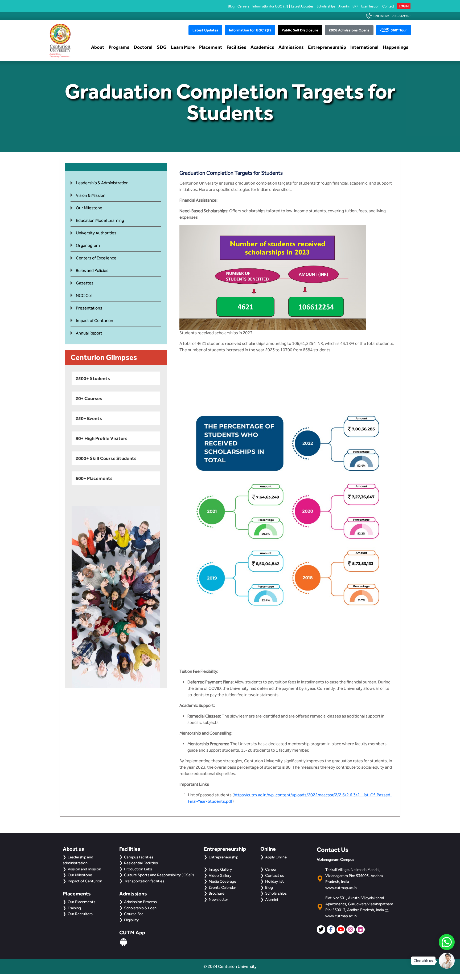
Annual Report (89, 333)
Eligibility (131, 920)
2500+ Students (93, 378)
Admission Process (140, 901)
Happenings (395, 47)
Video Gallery (220, 875)
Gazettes (84, 283)
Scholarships (326, 6)
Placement (210, 47)
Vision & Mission (90, 195)
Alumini (344, 6)
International (364, 47)
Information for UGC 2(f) (270, 6)
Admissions (291, 47)
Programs (119, 47)
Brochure (216, 893)
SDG (162, 47)
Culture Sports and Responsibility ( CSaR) (159, 875)
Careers (243, 6)
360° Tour (399, 30)
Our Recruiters (80, 913)
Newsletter (218, 899)
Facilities (236, 47)
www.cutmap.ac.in (341, 887)
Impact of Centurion (94, 320)
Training (74, 908)
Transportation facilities (144, 881)
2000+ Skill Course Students (106, 458)
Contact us (274, 875)
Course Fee (133, 913)
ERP (355, 6)
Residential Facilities (141, 863)
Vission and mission (84, 869)
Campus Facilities (138, 857)
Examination (370, 6)
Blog (231, 6)
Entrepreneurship (327, 47)
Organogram (88, 245)
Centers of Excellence (96, 257)
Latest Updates (302, 6)
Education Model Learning (100, 220)
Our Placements (81, 901)
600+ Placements (94, 478)
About (97, 47)
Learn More (183, 47)
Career (271, 869)
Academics (262, 47)
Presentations (89, 308)
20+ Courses (89, 398)
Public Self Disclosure (300, 30)
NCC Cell (84, 295)
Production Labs (138, 869)
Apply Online (276, 857)
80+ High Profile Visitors (102, 438)
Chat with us (423, 961)
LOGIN (404, 6)
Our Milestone (89, 207)
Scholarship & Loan (140, 908)
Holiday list (274, 881)
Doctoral (143, 47)
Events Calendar (222, 887)
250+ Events (89, 418)
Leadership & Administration (102, 182)
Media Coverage (222, 881)
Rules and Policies (92, 270)
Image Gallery (220, 869)
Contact (388, 6)
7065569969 (401, 16)
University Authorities (96, 232)
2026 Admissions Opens (349, 30)
